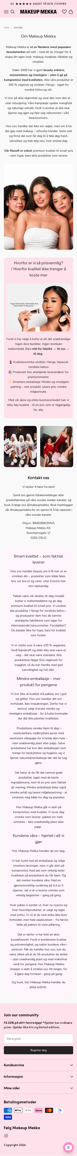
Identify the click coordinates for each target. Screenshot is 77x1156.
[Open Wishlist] (64, 11)
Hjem (6, 27)
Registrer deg (39, 1050)
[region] (38, 3)
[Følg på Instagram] (6, 1136)
